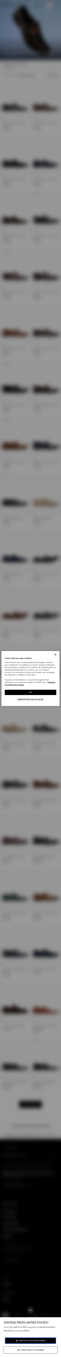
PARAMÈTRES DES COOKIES (30, 699)
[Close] (30, 1310)
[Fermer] (55, 654)
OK (30, 692)
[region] (30, 678)
